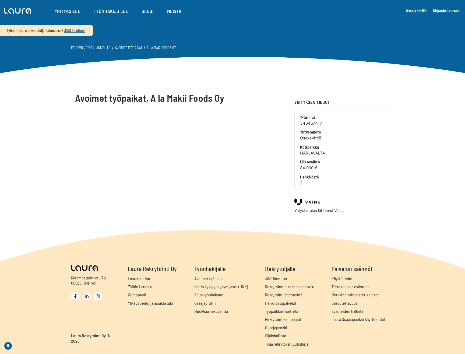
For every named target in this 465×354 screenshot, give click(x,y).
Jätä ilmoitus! (74, 30)
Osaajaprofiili (416, 11)
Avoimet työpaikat (128, 47)
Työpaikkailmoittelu (281, 311)
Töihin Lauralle (140, 286)
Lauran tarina (139, 278)
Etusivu (77, 47)
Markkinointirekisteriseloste (355, 294)
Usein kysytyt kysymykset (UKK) (221, 286)
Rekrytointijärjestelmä (283, 294)
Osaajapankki (276, 327)
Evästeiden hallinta (347, 311)
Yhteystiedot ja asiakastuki (150, 303)
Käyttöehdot (342, 278)
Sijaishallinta (275, 335)
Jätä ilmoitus (276, 278)
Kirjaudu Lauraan (446, 11)
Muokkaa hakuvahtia (211, 311)
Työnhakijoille (99, 47)
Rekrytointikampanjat (283, 319)
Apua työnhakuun (208, 294)
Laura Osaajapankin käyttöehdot (358, 319)
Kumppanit (137, 294)
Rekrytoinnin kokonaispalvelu (289, 286)
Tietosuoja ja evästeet (350, 286)
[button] (17, 11)
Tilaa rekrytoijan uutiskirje (287, 343)
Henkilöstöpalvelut (280, 303)
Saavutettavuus (345, 303)
